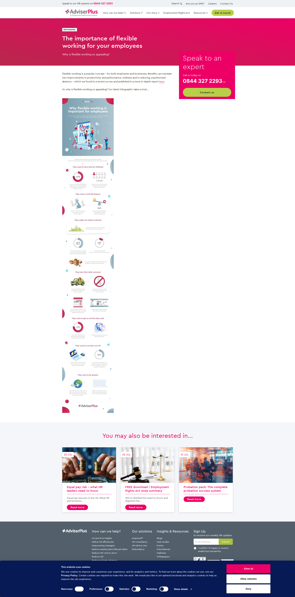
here (161, 81)
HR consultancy (140, 541)
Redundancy (138, 549)
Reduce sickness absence (104, 560)
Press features (163, 549)
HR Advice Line (139, 545)
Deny (248, 588)
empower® (137, 538)
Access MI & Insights (102, 538)
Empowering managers (103, 545)
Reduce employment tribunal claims (109, 549)
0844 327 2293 (103, 3)
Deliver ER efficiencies (103, 541)
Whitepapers (163, 556)
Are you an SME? (195, 3)
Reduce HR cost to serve (104, 553)
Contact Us (226, 3)
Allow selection (248, 578)
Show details (181, 589)
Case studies (163, 541)
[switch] (109, 589)
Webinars (161, 553)
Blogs (159, 538)
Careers (212, 3)
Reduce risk (97, 556)
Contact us (207, 92)
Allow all (248, 568)
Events (160, 545)
